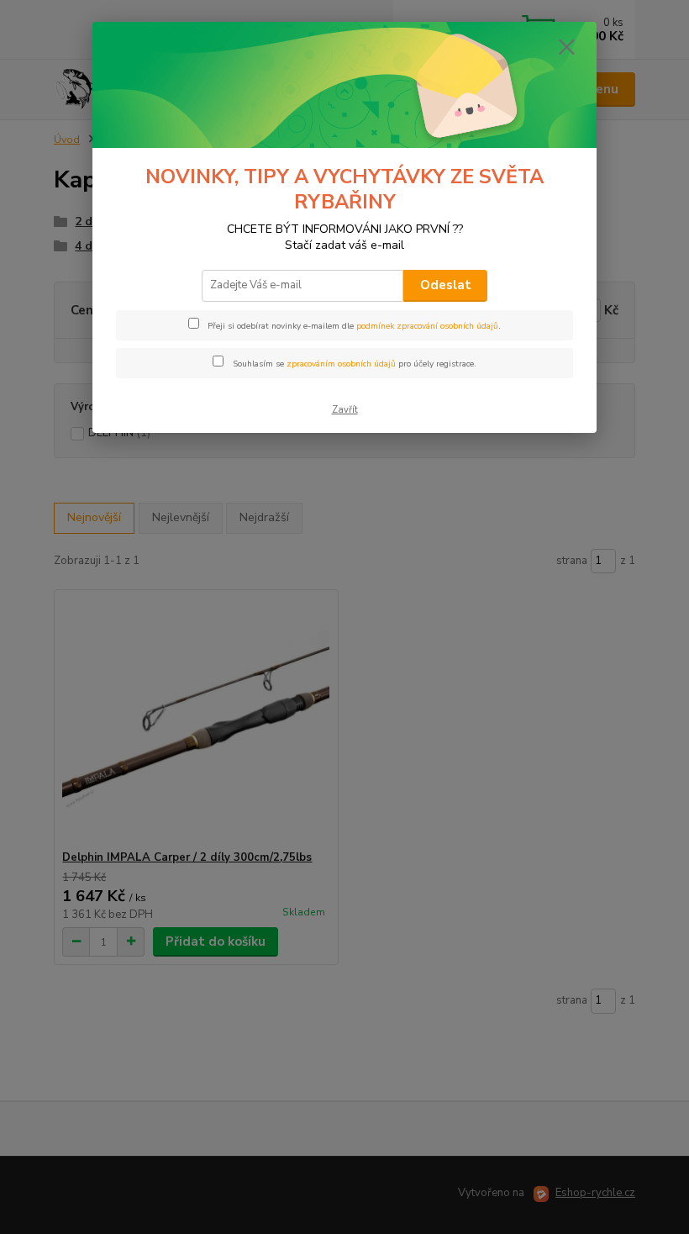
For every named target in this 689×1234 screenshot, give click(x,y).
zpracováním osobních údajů (341, 364)
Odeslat (445, 285)
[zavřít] (566, 48)
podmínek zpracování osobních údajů (427, 326)
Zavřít (345, 409)
